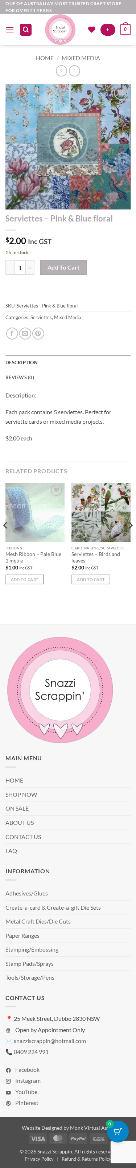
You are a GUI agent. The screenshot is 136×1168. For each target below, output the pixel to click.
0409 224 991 (31, 1051)
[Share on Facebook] (12, 334)
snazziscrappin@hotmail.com (50, 1040)
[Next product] (61, 71)
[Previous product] (74, 71)
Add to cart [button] (25, 579)
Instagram (27, 1080)
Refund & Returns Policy (86, 1159)
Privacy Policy (39, 1159)
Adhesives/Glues (26, 893)
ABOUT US (19, 822)
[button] (9, 30)
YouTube (25, 1091)
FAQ (11, 850)
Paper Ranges (22, 935)
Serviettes (41, 317)
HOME (14, 780)
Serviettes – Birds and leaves (95, 557)
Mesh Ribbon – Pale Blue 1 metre (33, 557)
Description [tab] (21, 362)
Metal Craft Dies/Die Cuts (38, 921)
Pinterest (26, 1102)
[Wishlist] (91, 29)
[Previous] (5, 540)
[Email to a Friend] (25, 334)
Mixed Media (81, 57)
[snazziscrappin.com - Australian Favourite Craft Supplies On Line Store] (59, 29)
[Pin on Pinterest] (38, 334)
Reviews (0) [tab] (19, 377)
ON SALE (17, 808)
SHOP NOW (21, 794)
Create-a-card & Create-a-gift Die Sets (53, 907)
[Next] (130, 540)
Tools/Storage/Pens (29, 977)
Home (45, 57)
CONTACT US (23, 836)
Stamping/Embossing (31, 949)
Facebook (27, 1069)
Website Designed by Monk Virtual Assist (68, 1128)
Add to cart (64, 267)
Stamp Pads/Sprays (29, 963)
